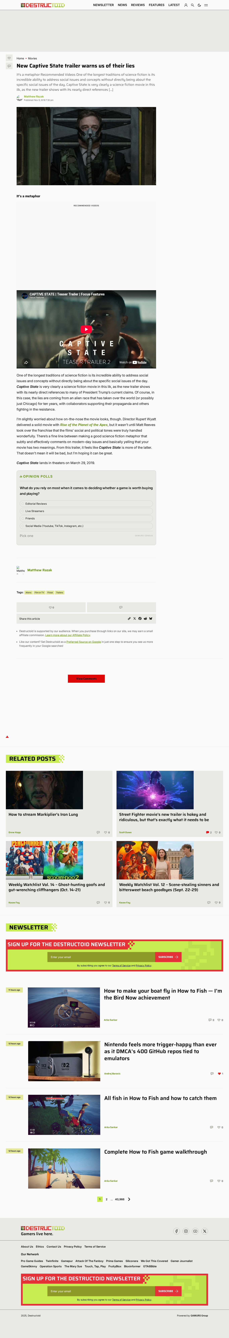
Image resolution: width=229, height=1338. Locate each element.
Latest (174, 5)
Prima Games (114, 1261)
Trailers (59, 592)
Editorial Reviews (36, 503)
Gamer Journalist (182, 1261)
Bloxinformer (132, 1266)
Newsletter (103, 5)
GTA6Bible (150, 1266)
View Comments (86, 679)
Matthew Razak (34, 96)
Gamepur (67, 1261)
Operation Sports (51, 1266)
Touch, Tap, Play (95, 1266)
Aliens (28, 592)
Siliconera (132, 1261)
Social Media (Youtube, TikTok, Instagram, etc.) (54, 526)
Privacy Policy (143, 965)
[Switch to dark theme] (199, 5)
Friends (30, 518)
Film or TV (39, 592)
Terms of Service (121, 965)
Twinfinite (52, 1261)
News (122, 5)
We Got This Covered (154, 1261)
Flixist (50, 592)
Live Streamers (34, 511)
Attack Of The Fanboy (89, 1261)
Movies (32, 58)
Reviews (138, 5)
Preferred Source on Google (83, 641)
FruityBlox (114, 1266)
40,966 (119, 1199)
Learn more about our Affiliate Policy (67, 635)
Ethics (40, 1246)
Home (20, 58)
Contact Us (54, 1246)
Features (156, 5)
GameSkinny (29, 1266)
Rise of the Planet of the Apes (84, 425)
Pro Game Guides (32, 1261)
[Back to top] (7, 736)
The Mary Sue (73, 1266)
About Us (27, 1246)
